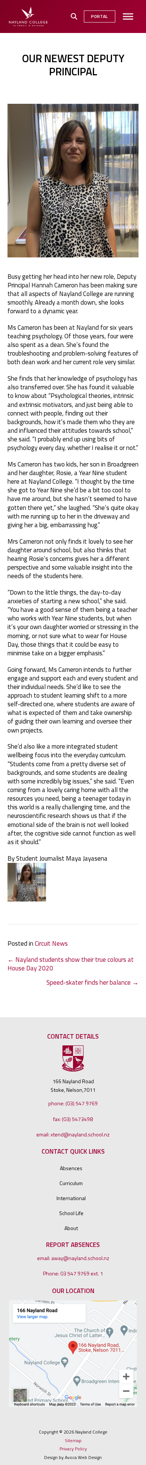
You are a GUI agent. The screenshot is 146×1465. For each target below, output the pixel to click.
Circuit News (51, 943)
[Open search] (74, 17)
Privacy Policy (73, 1449)
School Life (71, 1213)
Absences (71, 1168)
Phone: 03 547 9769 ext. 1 (73, 1273)
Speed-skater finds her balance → (92, 982)
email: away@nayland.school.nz (73, 1258)
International (71, 1198)
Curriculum (71, 1183)
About (71, 1228)
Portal (99, 16)
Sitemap (73, 1440)
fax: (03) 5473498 (73, 1119)
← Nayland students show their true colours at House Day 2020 (70, 964)
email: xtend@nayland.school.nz (73, 1134)
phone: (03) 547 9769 (73, 1103)
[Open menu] (128, 16)
